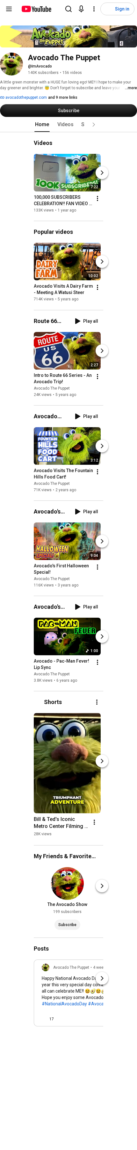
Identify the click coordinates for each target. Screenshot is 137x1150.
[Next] (102, 172)
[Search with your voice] (81, 9)
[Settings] (94, 9)
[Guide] (9, 9)
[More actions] (97, 198)
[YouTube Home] (36, 9)
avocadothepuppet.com (25, 97)
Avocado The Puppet (52, 388)
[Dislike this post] (61, 1019)
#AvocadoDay (102, 1003)
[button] (93, 124)
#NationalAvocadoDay (64, 1003)
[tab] (42, 124)
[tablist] (68, 124)
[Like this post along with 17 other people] (44, 1019)
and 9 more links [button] (62, 97)
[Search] (68, 9)
